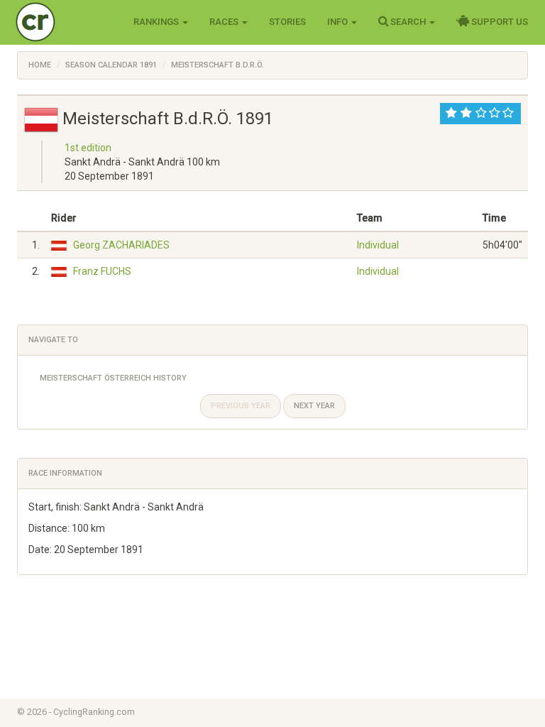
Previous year (240, 405)
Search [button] (408, 21)
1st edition (88, 147)
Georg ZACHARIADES (121, 245)
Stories (287, 21)
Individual (378, 245)
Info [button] (338, 21)
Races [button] (225, 21)
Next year (314, 405)
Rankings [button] (157, 21)
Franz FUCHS (102, 271)
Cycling (65, 21)
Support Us (498, 21)
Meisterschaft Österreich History (113, 378)
